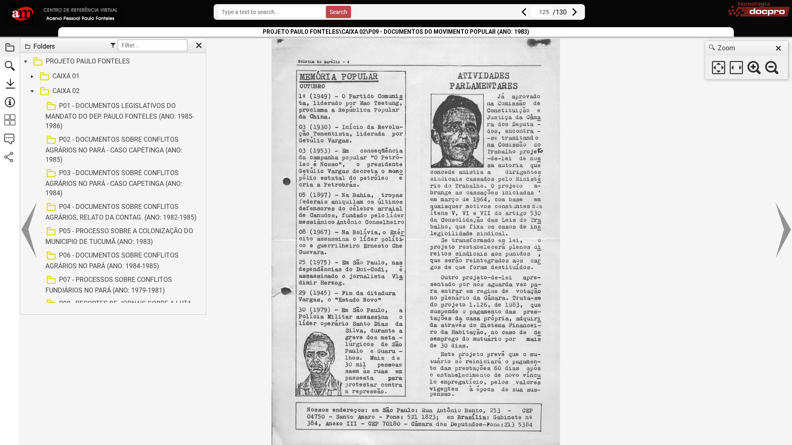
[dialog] (746, 60)
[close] (778, 48)
